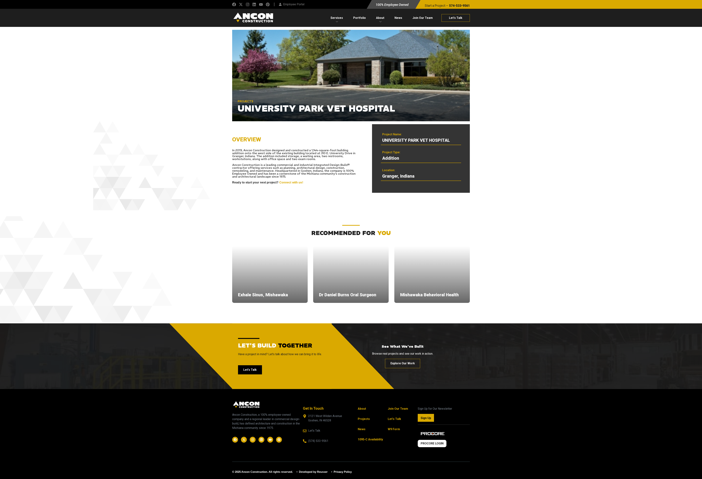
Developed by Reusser (313, 471)
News (398, 18)
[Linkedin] (254, 4)
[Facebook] (234, 4)
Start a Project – (447, 5)
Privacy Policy (342, 471)
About (380, 18)
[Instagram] (248, 4)
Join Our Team (422, 18)
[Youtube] (261, 4)
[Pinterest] (268, 4)
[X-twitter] (241, 4)
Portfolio (359, 18)
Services (337, 18)
